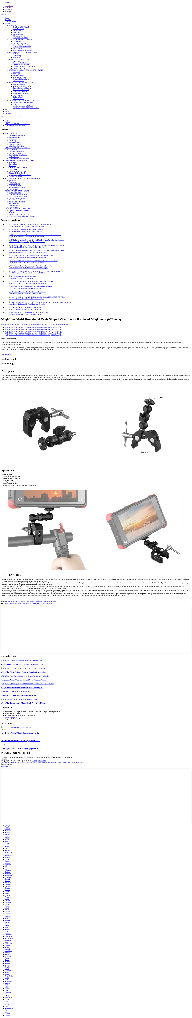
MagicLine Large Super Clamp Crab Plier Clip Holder (23, 703)
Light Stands (17, 61)
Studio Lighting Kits (19, 77)
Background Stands (19, 84)
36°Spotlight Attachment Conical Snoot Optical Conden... (27, 236)
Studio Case (16, 54)
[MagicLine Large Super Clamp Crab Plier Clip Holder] (19, 699)
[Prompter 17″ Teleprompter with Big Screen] (15, 691)
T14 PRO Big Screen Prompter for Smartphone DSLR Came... (29, 273)
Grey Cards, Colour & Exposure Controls (26, 108)
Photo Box (16, 104)
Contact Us (8, 113)
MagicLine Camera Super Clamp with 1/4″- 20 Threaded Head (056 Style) (28, 603)
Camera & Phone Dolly (20, 43)
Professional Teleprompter (47, 762)
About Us (8, 20)
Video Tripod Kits (18, 29)
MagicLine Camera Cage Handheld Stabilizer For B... (23, 664)
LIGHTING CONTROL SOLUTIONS (21, 100)
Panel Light (16, 74)
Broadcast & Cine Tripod (21, 27)
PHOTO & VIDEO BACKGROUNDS (21, 82)
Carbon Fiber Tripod (77, 762)
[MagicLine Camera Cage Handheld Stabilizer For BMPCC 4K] (21, 660)
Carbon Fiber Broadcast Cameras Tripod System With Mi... (27, 262)
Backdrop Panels (18, 97)
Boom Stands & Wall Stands (22, 63)
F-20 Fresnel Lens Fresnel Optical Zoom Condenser (25, 231)
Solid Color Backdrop (20, 91)
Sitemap (34, 761)
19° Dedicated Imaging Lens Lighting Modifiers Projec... (27, 242)
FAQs (7, 111)
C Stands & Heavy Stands (21, 65)
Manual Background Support (22, 86)
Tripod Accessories (19, 36)
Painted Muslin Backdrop (21, 93)
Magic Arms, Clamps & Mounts (23, 50)
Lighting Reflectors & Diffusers (23, 106)
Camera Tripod (5, 762)
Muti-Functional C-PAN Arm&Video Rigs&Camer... (25, 314)
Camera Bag (17, 56)
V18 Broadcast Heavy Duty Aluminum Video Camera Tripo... (28, 257)
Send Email (4, 766)
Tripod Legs (16, 32)
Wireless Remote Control (21, 90)
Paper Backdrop (18, 95)
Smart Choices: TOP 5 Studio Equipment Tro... (20, 741)
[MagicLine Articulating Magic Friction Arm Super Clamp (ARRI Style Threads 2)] (27, 684)
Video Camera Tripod (18, 762)
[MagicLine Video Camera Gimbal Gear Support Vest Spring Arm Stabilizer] (25, 676)
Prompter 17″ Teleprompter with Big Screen (19, 695)
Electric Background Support (22, 88)
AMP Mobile (42, 761)
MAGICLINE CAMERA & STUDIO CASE (23, 52)
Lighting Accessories (19, 68)
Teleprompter (17, 41)
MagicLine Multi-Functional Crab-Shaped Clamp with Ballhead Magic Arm (32, 602)
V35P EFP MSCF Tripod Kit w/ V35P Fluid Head (25, 309)
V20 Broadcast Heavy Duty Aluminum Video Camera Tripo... (28, 268)
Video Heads (17, 30)
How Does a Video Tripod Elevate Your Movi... (20, 733)
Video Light (16, 72)
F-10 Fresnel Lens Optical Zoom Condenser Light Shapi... (27, 226)
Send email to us (6, 355)
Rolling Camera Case (63, 762)
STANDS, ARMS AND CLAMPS (20, 59)
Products (7, 23)
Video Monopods (18, 34)
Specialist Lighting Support (21, 79)
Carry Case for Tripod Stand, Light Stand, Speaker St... (26, 299)
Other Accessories (18, 81)
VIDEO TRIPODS (15, 25)
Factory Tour (13, 21)
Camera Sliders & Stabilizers (22, 47)
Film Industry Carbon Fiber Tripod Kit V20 (22, 278)
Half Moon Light (18, 75)
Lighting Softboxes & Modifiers (23, 102)
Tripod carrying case (32, 762)
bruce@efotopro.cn (11, 717)
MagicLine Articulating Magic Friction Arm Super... (22, 688)
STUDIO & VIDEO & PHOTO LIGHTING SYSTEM (26, 70)
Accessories (16, 57)
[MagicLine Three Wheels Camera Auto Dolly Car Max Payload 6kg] (23, 668)
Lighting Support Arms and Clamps (24, 66)
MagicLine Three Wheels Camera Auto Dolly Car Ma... (23, 672)
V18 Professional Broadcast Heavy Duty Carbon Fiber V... (27, 252)
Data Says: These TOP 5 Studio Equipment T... (20, 748)
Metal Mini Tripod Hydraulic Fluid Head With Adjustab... (27, 288)
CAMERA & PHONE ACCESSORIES (21, 39)
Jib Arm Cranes (18, 48)
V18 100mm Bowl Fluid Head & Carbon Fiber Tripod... (26, 247)
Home (7, 18)
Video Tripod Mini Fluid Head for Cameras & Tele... (25, 294)
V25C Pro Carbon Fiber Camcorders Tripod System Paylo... (28, 283)
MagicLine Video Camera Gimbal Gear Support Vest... (23, 680)
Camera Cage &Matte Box (21, 45)
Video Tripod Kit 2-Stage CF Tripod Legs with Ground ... (27, 304)
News (6, 109)
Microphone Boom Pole (20, 38)
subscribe (4, 759)
